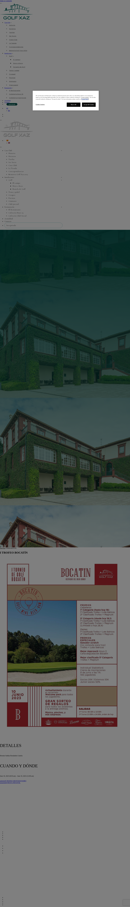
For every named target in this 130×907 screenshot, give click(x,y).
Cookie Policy (85, 99)
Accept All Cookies (89, 104)
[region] (66, 100)
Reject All (73, 104)
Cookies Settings (40, 104)
